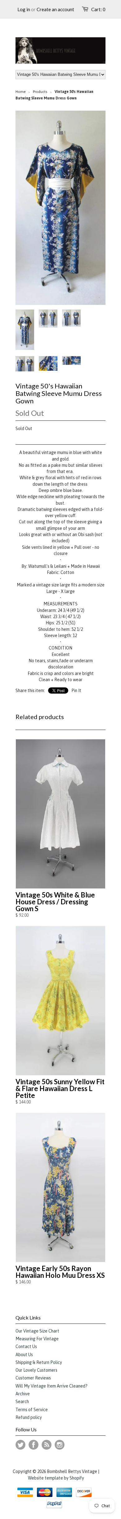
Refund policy (29, 1417)
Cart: (98, 9)
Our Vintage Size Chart (37, 1331)
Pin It (76, 690)
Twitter (20, 1445)
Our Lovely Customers (36, 1370)
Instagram (60, 1445)
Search (22, 1401)
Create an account (55, 9)
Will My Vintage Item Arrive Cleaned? (51, 1386)
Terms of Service (32, 1409)
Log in (23, 9)
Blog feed (47, 1445)
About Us (24, 1354)
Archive (23, 1393)
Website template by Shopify (56, 1477)
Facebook (33, 1445)
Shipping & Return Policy (39, 1362)
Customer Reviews (33, 1377)
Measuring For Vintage (37, 1338)
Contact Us (26, 1346)
